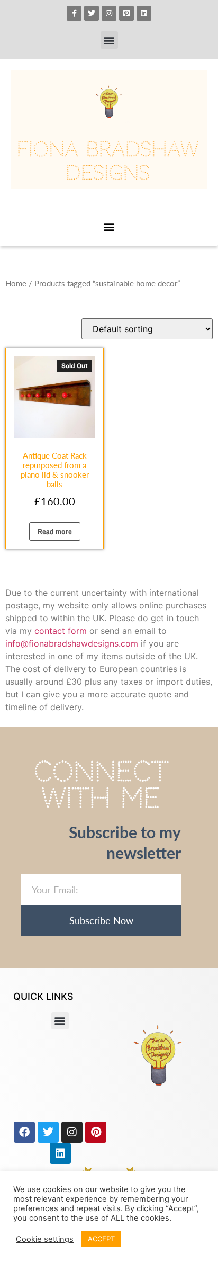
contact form (60, 630)
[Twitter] (91, 13)
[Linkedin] (144, 13)
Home (15, 283)
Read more (55, 531)
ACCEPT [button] (101, 1238)
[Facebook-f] (74, 13)
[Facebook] (24, 1132)
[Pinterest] (95, 1132)
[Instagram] (109, 13)
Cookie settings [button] (45, 1239)
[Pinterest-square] (126, 13)
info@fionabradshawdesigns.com (71, 643)
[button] (109, 40)
